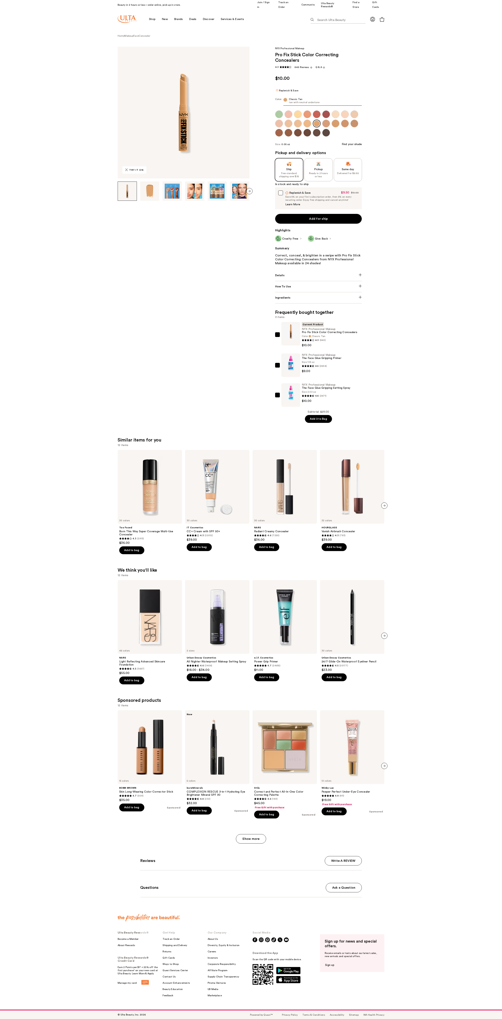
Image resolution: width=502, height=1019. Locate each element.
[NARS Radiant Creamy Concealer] (285, 496)
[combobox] (318, 102)
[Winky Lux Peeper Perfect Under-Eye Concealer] (352, 758)
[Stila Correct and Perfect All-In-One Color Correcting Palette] (285, 759)
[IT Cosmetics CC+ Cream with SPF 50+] (217, 496)
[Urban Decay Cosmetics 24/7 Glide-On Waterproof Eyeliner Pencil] (352, 626)
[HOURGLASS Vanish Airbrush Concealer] (352, 496)
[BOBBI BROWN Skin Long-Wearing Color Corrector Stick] (150, 756)
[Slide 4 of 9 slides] (194, 191)
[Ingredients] (318, 297)
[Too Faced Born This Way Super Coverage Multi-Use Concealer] (150, 497)
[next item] (249, 191)
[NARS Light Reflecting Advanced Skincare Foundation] (150, 627)
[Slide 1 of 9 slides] (127, 191)
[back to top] (490, 1007)
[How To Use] (318, 286)
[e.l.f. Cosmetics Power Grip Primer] (285, 626)
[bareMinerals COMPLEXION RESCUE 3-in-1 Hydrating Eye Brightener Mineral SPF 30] (217, 757)
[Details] (318, 275)
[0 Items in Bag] (382, 19)
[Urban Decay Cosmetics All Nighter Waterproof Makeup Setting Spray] (217, 626)
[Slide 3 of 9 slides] (172, 191)
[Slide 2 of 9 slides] (149, 191)
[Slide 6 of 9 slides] (239, 191)
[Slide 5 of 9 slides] (217, 191)
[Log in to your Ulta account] (372, 19)
